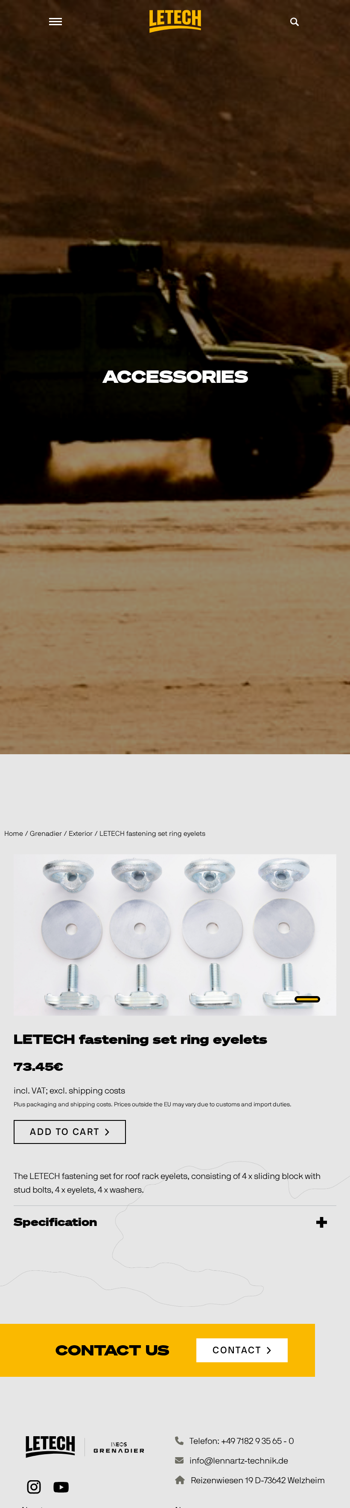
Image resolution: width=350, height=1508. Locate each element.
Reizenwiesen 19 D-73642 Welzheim (258, 1480)
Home (13, 833)
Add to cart (65, 1132)
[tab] (307, 999)
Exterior (81, 833)
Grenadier (46, 833)
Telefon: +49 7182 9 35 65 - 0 (242, 1441)
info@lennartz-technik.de (239, 1461)
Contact (237, 1350)
